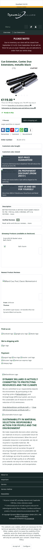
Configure (26, 546)
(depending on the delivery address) (19, 105)
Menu (7, 27)
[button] (3, 130)
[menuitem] (5, 27)
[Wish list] (31, 27)
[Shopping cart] (40, 27)
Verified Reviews (8, 220)
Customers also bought (11, 146)
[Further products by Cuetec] (34, 68)
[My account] (35, 27)
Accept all (16, 546)
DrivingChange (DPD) (10, 397)
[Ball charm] (21, 254)
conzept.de (30, 519)
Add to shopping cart (30, 120)
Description (6, 206)
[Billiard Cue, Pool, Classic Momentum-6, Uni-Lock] (20, 288)
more (12, 214)
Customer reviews (21, 7)
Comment (15, 134)
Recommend (27, 134)
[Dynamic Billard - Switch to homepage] (21, 16)
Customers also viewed (11, 152)
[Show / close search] (26, 27)
